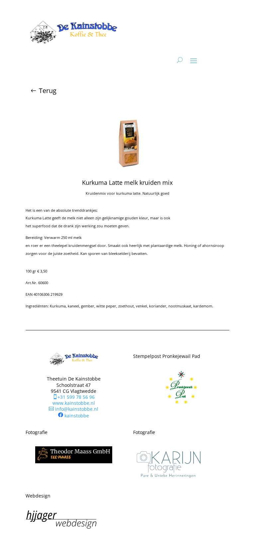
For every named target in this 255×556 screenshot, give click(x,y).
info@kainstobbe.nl (73, 409)
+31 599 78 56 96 (73, 397)
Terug (47, 90)
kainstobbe (76, 415)
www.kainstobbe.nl (73, 403)
